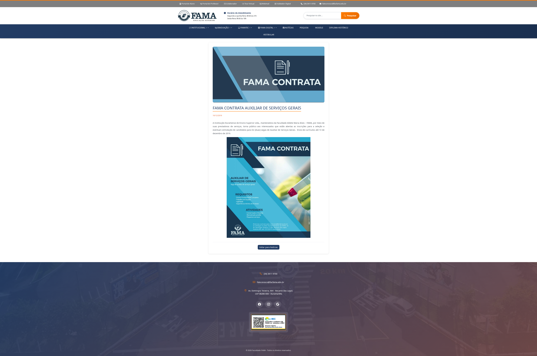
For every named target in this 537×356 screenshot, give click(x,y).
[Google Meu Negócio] (277, 304)
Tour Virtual (249, 4)
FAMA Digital (266, 27)
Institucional (198, 27)
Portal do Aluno (188, 4)
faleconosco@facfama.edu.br (334, 4)
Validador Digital (284, 4)
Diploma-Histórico (338, 27)
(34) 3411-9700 (309, 4)
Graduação (223, 27)
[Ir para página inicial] (197, 15)
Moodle (319, 27)
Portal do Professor (210, 4)
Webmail (265, 4)
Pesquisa (304, 27)
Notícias (289, 27)
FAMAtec (245, 27)
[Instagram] (268, 304)
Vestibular (268, 34)
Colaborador (231, 4)
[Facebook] (259, 304)
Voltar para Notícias (268, 247)
